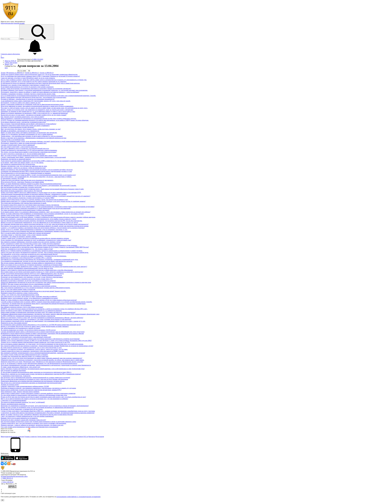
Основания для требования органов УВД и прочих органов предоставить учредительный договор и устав (36, 171)
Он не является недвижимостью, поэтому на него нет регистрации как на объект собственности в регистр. (36, 261)
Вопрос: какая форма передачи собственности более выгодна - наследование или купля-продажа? (33, 97)
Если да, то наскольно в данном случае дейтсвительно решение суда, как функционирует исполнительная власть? (39, 363)
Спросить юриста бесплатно (10, 54)
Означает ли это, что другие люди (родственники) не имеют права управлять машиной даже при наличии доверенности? (41, 358)
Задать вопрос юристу (44, 436)
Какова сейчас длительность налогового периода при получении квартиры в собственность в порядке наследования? (40, 339)
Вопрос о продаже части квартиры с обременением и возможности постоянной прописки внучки (33, 138)
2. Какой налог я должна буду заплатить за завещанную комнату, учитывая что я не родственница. (33, 256)
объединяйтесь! (20, 21)
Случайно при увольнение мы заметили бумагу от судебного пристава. (24, 356)
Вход (2, 57)
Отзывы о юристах (30, 436)
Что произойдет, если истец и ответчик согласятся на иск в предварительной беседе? (29, 254)
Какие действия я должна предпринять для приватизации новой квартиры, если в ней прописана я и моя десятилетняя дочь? (43, 369)
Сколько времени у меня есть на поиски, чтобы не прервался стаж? (23, 168)
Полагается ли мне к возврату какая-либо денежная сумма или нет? (23, 420)
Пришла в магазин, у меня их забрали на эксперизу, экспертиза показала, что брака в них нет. (32, 425)
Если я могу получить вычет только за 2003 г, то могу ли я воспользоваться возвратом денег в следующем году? (38, 175)
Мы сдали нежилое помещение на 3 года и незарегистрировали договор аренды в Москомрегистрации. (35, 287)
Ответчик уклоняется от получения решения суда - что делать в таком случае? (27, 249)
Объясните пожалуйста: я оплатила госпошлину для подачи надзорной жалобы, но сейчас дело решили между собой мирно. (42, 360)
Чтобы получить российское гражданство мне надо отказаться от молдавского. (27, 180)
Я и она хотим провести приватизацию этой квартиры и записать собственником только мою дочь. (34, 395)
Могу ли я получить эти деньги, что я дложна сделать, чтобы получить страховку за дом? (31, 129)
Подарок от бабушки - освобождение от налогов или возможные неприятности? (28, 99)
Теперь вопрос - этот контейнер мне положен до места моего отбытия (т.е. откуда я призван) (32, 136)
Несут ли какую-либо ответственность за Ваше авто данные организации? (26, 233)
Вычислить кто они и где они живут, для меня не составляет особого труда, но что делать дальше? (33, 115)
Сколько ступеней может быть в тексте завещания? (18, 145)
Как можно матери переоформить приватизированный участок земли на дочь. (27, 268)
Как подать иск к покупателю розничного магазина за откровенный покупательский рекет (31, 383)
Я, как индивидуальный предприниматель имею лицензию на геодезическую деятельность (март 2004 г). (36, 372)
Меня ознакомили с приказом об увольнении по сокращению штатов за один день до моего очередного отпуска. (38, 118)
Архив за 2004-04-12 (32, 73)
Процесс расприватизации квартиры (13, 404)
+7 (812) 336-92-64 (7, 482)
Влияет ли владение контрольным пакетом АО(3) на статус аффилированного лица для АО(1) (32, 273)
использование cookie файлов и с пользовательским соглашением (78, 496)
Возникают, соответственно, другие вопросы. (16, 305)
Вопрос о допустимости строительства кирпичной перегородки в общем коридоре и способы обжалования (37, 270)
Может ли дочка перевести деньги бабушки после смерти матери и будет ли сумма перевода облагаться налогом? (39, 300)
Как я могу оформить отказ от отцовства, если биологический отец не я (25, 148)
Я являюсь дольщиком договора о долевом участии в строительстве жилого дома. (28, 94)
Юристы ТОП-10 (10, 61)
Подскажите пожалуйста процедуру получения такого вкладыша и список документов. (30, 205)
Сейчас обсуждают (11, 62)
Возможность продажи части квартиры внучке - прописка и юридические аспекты (28, 286)
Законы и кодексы (70, 436)
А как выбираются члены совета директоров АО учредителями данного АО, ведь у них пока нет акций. (35, 101)
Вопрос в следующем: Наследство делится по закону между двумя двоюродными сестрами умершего (35, 326)
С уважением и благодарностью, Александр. (16, 376)
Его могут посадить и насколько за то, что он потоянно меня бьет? (23, 154)
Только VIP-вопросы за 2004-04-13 (12, 73)
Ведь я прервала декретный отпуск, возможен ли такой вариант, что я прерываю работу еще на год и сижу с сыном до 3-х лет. (43, 321)
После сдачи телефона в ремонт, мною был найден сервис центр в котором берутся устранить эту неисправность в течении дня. (44, 80)
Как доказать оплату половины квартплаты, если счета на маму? (22, 117)
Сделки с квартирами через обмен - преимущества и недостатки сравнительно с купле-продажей (33, 157)
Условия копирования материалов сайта (14, 476)
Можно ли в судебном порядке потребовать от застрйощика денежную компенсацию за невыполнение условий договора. (42, 250)
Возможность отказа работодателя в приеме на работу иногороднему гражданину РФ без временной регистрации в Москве (42, 333)
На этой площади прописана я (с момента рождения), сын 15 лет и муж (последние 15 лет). (31, 347)
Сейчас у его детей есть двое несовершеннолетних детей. (20, 295)
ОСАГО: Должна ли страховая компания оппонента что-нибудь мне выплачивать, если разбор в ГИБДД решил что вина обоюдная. (45, 120)
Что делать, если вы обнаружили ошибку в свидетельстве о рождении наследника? (28, 152)
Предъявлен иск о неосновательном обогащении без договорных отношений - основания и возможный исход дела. (39, 259)
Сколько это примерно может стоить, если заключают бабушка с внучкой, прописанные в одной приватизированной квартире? (43, 141)
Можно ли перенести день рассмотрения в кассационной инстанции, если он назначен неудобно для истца (37, 169)
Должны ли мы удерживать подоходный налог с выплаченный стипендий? (26, 337)
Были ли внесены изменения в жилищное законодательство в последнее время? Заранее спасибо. (33, 291)
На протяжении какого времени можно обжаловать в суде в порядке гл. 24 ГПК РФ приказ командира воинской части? (41, 324)
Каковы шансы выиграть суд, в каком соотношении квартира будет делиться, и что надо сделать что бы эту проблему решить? (43, 201)
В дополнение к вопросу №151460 (12, 178)
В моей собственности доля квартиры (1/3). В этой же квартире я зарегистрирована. (29, 150)
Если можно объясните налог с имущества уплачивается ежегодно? (23, 122)
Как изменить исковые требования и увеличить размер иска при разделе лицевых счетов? (31, 242)
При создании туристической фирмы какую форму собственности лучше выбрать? (28, 124)
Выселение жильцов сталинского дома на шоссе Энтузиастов (21, 191)
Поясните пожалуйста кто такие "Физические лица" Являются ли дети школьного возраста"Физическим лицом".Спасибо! (42, 362)
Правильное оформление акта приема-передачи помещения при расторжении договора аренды (33, 381)
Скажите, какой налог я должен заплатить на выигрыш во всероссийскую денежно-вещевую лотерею (35, 238)
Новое (9, 64)
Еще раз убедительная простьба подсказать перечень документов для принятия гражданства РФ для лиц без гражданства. (41, 221)
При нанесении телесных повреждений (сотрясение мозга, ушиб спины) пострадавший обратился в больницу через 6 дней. (42, 189)
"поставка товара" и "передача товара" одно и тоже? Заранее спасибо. (24, 235)
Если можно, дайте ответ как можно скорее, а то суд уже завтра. (22, 162)
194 (29, 430)
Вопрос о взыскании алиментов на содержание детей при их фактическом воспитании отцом (32, 104)
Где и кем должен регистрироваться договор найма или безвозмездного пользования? (29, 427)
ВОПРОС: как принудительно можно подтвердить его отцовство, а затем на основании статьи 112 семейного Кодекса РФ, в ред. (44, 309)
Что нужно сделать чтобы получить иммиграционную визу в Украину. (24, 354)
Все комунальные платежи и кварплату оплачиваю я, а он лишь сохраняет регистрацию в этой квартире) (36, 319)
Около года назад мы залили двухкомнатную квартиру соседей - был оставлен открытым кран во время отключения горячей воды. (45, 252)
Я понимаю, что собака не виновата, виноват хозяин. (18, 236)
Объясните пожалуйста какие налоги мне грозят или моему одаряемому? (25, 125)
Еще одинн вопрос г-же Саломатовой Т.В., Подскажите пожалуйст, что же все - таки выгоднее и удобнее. (36, 176)
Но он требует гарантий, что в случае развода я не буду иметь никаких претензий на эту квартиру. (34, 81)
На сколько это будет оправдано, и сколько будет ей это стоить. (22, 409)
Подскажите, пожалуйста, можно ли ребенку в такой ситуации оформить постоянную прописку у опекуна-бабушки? (40, 92)
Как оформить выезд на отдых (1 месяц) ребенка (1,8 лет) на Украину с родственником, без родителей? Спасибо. (38, 185)
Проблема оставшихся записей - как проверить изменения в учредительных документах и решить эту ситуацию (38, 388)
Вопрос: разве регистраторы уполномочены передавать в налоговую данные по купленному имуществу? (36, 88)
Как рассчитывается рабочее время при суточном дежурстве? (21, 187)
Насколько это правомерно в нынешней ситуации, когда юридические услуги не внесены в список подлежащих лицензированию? (45, 406)
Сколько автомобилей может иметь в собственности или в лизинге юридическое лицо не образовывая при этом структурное (43, 332)
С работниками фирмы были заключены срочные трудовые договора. (24, 335)
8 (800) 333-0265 (37, 59)
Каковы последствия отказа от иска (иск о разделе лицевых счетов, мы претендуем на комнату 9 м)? (34, 199)
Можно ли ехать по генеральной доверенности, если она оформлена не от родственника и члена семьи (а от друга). (39, 222)
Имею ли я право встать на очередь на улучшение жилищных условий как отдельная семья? (31, 265)
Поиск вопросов (57, 436)
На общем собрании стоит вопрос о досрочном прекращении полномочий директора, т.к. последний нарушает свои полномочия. (44, 90)
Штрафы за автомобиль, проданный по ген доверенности (20, 131)
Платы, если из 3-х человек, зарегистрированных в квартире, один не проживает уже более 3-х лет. (34, 229)
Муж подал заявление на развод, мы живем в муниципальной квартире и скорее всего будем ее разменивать (37, 106)
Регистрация (99, 436)
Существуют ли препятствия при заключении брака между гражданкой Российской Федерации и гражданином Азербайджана (43, 303)
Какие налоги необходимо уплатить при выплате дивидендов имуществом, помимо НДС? (31, 390)
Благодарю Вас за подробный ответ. (13, 139)
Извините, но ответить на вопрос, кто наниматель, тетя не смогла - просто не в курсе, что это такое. (34, 349)
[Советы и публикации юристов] (10, 20)
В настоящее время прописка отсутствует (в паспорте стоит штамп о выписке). (27, 87)
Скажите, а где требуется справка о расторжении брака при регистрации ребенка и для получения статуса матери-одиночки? (43, 228)
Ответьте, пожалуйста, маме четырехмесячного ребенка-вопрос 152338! (25, 386)
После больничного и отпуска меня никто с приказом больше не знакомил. (26, 173)
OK (2, 500)
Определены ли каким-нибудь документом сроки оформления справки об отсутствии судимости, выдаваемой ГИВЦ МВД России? (45, 247)
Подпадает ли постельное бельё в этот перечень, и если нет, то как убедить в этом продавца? (32, 277)
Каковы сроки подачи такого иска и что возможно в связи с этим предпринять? (27, 215)
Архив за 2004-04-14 (46, 73)
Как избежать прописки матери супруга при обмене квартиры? (22, 307)
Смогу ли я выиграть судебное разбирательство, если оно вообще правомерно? (27, 416)
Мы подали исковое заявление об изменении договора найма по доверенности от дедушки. (31, 263)
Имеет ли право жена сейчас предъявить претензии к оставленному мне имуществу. (29, 132)
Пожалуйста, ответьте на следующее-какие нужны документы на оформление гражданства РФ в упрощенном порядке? (41, 374)
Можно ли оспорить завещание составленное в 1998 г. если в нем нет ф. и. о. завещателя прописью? (34, 113)
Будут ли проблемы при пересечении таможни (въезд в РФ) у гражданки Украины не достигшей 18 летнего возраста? (40, 76)
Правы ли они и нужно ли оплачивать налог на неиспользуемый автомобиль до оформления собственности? (37, 407)
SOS (6, 68)
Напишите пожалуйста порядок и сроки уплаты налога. (19, 293)
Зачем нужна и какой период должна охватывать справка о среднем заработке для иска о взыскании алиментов (38, 393)
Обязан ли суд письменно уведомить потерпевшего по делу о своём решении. (27, 134)
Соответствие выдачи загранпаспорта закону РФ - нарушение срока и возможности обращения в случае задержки (39, 245)
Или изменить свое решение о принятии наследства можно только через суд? (26, 279)
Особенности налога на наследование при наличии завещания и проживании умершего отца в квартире (36, 231)
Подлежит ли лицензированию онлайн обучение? (17, 127)
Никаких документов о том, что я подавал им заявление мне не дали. (24, 166)
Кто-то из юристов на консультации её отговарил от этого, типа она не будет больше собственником (34, 379)
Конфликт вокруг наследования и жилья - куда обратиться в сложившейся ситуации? (29, 298)
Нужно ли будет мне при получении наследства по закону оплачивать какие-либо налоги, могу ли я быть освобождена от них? (43, 397)
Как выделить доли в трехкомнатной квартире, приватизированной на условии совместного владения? (35, 377)
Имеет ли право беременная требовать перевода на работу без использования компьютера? (31, 184)
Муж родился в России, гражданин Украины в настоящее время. (22, 182)
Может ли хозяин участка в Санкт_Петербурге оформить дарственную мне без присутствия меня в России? (37, 414)
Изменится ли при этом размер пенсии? (14, 323)
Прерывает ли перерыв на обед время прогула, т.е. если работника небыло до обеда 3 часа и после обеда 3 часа (38, 111)
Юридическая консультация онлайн (13, 23)
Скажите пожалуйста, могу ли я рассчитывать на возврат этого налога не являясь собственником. (33, 423)
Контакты (92, 436)
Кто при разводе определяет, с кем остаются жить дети (19, 147)
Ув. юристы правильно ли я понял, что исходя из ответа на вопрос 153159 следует (28, 330)
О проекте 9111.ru (82, 436)
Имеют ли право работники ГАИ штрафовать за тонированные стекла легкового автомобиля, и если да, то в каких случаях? (42, 213)
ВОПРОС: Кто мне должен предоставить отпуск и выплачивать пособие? (25, 284)
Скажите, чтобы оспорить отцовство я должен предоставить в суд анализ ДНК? (27, 198)
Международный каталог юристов (12, 436)
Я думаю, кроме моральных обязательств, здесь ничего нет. (20, 367)
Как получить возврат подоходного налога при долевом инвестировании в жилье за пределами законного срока (38, 421)
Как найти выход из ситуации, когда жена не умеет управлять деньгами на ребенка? (29, 296)
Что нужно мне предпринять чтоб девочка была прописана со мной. (24, 203)
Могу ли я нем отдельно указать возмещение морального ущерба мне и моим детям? (29, 155)
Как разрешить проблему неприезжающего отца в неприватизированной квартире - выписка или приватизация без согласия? (43, 353)
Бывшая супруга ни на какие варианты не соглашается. (19, 418)
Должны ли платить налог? (10, 384)
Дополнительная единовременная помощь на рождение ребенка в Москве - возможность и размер (33, 194)
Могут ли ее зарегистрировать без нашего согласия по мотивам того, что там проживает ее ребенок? (34, 399)
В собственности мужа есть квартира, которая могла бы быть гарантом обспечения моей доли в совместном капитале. (40, 83)
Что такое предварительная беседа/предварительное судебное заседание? (25, 210)
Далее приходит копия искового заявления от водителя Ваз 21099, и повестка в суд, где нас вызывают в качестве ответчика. (42, 161)
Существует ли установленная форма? (13, 400)
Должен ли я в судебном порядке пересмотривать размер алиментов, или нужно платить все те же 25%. (35, 342)
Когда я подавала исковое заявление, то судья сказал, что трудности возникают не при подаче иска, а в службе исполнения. (42, 344)
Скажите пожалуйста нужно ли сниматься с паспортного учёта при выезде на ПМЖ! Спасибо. (32, 351)
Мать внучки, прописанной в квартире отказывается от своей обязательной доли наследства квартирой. (36, 208)
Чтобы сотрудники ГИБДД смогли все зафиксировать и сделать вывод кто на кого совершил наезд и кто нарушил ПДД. (41, 192)
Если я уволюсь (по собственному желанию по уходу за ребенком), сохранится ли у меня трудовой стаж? (36, 240)
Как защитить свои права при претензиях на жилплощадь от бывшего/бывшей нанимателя (31, 275)
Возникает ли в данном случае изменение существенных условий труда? (25, 85)
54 (29, 428)
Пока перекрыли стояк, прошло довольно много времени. (20, 391)
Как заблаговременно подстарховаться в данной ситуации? (20, 328)
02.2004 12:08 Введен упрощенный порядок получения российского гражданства (28, 316)
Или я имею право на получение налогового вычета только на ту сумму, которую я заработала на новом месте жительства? (42, 272)
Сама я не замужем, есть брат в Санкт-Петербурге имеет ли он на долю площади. (28, 78)
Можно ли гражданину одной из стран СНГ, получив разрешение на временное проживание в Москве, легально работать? (42, 317)
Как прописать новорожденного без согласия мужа (18, 164)
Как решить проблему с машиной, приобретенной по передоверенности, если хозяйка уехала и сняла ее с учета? (38, 219)
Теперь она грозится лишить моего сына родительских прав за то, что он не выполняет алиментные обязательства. (39, 74)
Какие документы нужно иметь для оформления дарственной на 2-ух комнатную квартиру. (31, 310)
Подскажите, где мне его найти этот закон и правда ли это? (21, 102)
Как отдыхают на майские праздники (13, 370)
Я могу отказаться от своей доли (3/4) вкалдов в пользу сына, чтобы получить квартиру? (30, 243)
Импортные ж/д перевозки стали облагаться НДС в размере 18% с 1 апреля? (26, 258)
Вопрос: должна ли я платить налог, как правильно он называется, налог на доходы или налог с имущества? (37, 110)
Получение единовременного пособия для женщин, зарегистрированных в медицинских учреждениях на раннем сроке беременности (46, 365)
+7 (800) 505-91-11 (7, 478)
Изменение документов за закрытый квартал (16, 159)
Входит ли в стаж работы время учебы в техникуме (18, 289)
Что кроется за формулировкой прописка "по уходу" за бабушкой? (23, 402)
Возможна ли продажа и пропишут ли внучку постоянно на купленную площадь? (28, 280)
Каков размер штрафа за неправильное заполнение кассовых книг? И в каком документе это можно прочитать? (38, 312)
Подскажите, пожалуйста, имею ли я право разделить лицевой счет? (24, 143)
